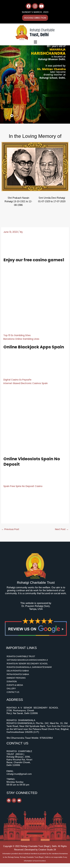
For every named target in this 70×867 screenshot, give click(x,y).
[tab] (6, 115)
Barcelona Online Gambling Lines (21, 339)
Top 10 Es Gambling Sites (17, 335)
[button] (35, 42)
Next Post (62, 529)
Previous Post (10, 529)
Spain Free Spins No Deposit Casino (22, 486)
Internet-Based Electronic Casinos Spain (25, 383)
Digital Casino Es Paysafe (17, 379)
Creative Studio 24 (47, 849)
